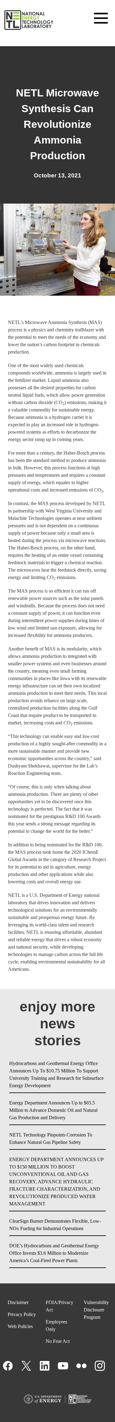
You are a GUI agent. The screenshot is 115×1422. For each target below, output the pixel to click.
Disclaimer (18, 1302)
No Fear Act (58, 1341)
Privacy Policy (22, 1314)
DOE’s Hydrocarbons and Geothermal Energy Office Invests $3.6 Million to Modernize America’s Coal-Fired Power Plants (54, 1253)
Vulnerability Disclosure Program (96, 1310)
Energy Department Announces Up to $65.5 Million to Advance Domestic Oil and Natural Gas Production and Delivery (53, 1110)
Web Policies (20, 1326)
